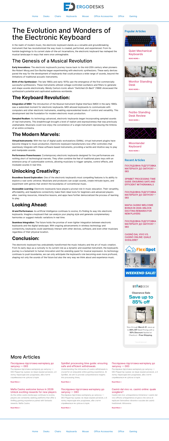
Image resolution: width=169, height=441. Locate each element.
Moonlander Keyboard (137, 144)
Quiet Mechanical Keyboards (140, 52)
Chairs (58, 16)
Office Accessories (103, 16)
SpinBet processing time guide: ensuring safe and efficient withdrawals (140, 181)
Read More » (134, 58)
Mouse (85, 16)
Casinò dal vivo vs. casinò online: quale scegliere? (138, 237)
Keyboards (71, 16)
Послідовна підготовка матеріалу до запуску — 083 (140, 168)
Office (121, 16)
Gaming (133, 16)
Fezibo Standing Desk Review (139, 114)
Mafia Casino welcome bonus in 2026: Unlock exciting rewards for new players (139, 209)
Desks (46, 16)
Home (35, 16)
